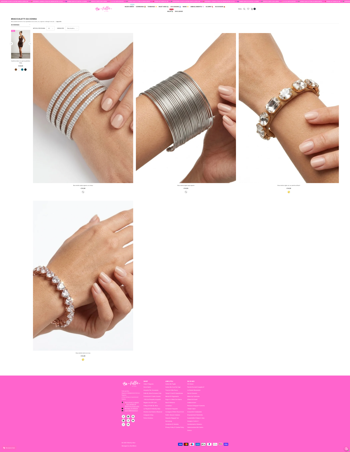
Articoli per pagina (39, 28)
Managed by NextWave (129, 446)
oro (288, 192)
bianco (19, 69)
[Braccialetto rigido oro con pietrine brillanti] (289, 108)
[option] (21, 51)
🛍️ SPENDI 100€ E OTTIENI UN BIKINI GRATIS (138, 1)
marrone (15, 69)
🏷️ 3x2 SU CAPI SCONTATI (117, 1)
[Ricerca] (244, 9)
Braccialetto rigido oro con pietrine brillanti (289, 185)
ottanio (22, 69)
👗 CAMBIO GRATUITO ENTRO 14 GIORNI (76, 1)
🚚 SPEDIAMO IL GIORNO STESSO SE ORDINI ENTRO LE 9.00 (47, 1)
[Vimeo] (128, 424)
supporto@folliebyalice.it (131, 410)
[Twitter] (123, 424)
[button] (11, 43)
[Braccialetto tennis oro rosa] (83, 276)
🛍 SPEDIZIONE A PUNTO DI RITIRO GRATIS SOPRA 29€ (185, 1)
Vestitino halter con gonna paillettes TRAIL (20, 62)
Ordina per (60, 28)
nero (25, 69)
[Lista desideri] (248, 9)
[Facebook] (123, 416)
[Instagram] (128, 416)
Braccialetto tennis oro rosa (83, 353)
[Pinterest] (133, 416)
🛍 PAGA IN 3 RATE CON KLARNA (98, 1)
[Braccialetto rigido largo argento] (186, 108)
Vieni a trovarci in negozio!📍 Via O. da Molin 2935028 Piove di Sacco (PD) (132, 404)
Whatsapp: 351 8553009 (131, 408)
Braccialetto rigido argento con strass (83, 185)
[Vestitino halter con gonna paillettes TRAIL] (20, 44)
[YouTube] (133, 420)
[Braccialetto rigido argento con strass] (83, 108)
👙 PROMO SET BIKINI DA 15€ (160, 1)
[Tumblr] (128, 420)
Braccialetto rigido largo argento (186, 185)
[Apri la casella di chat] (346, 448)
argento (83, 192)
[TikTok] (123, 420)
